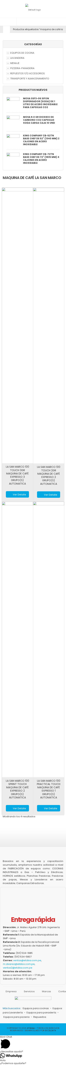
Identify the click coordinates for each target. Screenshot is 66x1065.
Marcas (46, 991)
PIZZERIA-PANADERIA (22, 68)
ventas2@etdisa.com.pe (17, 967)
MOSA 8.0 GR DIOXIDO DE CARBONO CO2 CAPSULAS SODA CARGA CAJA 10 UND (39, 120)
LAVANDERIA (17, 58)
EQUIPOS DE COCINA (22, 53)
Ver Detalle (19, 494)
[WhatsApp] (50, 840)
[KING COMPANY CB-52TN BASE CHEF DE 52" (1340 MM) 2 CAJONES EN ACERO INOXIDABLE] (13, 141)
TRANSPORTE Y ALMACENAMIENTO (29, 78)
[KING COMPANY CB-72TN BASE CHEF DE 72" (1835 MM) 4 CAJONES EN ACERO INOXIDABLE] (13, 159)
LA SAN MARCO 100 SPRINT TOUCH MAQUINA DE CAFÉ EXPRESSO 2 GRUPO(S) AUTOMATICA (17, 789)
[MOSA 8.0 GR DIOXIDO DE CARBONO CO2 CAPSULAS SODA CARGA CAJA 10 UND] (13, 122)
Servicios (29, 991)
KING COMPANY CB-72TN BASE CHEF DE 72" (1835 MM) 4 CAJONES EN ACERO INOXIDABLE (41, 158)
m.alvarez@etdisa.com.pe (19, 964)
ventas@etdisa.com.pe (27, 960)
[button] (8, 22)
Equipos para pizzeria (16, 1017)
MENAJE (14, 63)
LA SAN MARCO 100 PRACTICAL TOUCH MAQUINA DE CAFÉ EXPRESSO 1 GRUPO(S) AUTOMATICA (48, 789)
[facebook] (13, 840)
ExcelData (50, 1030)
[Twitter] (31, 840)
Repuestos (39, 1017)
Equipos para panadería (41, 1012)
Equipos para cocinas (36, 1008)
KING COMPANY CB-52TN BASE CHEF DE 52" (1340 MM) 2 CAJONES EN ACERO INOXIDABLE (41, 140)
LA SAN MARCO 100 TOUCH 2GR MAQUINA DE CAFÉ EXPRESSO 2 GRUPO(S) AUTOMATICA (48, 475)
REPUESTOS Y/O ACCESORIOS (27, 73)
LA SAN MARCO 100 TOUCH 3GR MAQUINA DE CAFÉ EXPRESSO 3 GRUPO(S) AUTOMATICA (17, 475)
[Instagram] (22, 840)
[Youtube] (41, 840)
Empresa (11, 991)
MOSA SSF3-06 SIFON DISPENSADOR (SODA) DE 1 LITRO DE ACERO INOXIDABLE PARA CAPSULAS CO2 (40, 103)
